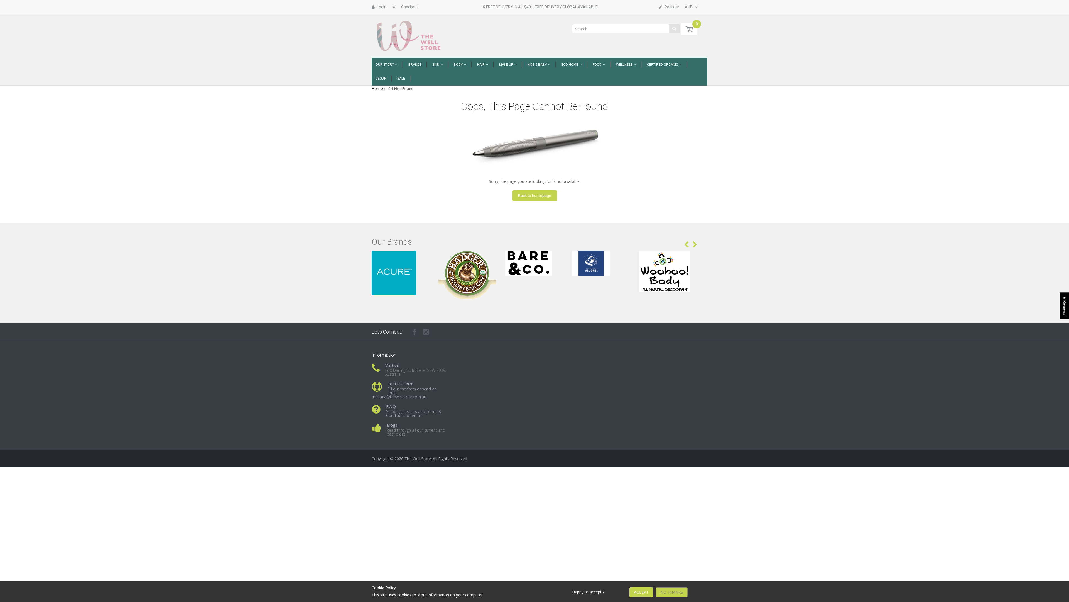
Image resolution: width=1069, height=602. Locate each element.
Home (377, 88)
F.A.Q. (391, 406)
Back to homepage (534, 195)
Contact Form (400, 384)
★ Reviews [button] (1064, 305)
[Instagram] (426, 332)
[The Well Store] (409, 35)
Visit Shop (401, 257)
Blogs (392, 425)
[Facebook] (414, 332)
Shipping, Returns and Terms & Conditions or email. (413, 413)
